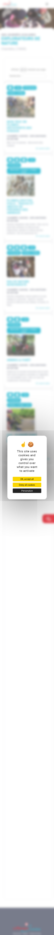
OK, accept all (27, 479)
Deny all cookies (27, 484)
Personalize (27, 490)
